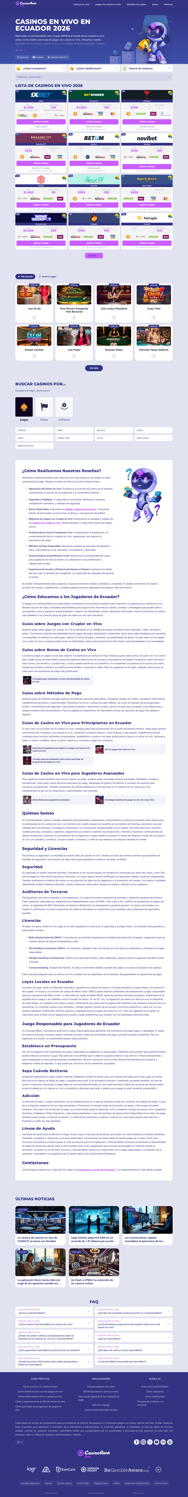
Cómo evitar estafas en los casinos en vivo (40, 1396)
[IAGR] (31, 1469)
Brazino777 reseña (41, 168)
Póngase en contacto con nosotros (150, 1403)
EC (18, 1442)
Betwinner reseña (94, 126)
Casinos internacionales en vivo (101, 1409)
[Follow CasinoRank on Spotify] (163, 1442)
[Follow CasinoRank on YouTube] (156, 1442)
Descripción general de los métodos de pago (98, 1398)
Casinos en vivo (81, 4)
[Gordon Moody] (90, 1469)
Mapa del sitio (138, 1493)
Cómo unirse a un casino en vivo (40, 1386)
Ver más (92, 255)
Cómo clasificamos (155, 1396)
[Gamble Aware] (127, 1469)
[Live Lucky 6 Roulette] (114, 303)
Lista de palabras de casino (101, 1386)
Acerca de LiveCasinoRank (154, 1386)
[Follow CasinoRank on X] (150, 1442)
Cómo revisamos (155, 1391)
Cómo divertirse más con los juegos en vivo (40, 1391)
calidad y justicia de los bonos (80, 509)
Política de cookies (51, 1493)
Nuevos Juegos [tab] (49, 276)
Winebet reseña (147, 126)
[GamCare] (65, 1469)
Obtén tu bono (41, 122)
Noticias (168, 4)
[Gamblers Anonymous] (46, 1469)
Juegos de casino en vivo (108, 4)
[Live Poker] (74, 343)
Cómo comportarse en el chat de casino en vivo (40, 1401)
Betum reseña (94, 168)
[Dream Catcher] (34, 343)
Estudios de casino (136, 4)
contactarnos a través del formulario (96, 1169)
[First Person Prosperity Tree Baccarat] (74, 303)
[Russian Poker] (114, 343)
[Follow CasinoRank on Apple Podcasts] (170, 1442)
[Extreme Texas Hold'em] (154, 343)
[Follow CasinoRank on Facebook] (136, 1442)
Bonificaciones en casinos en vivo (101, 1391)
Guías (155, 4)
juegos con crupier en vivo (46, 522)
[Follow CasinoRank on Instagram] (143, 1442)
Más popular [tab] (27, 276)
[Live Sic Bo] (34, 303)
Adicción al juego (101, 1404)
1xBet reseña (41, 126)
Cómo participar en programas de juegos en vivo (38, 1408)
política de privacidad (95, 1493)
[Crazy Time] (154, 303)
